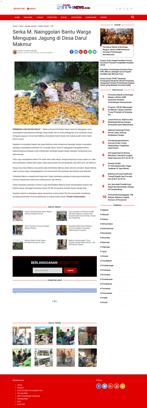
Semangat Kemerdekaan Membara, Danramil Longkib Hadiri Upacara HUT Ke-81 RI (120, 155)
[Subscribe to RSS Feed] (122, 386)
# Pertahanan (106, 284)
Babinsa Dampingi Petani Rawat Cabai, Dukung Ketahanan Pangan (119, 132)
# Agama (104, 210)
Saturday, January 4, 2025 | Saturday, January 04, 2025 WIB (35, 52)
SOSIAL (64, 17)
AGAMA (103, 17)
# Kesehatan (105, 233)
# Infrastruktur (106, 224)
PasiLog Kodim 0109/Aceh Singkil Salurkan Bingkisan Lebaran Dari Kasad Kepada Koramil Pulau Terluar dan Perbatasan (82, 215)
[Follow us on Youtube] (116, 386)
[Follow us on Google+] (110, 386)
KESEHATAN (76, 17)
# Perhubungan (107, 265)
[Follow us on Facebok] (98, 386)
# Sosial (103, 302)
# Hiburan (104, 214)
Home (15, 26)
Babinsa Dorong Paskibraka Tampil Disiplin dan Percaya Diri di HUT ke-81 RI (120, 176)
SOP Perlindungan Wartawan (28, 396)
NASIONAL (28, 17)
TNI (52, 26)
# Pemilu (104, 256)
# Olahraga (105, 247)
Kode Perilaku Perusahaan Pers (30, 390)
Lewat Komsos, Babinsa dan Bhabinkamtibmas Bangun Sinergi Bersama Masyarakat (120, 122)
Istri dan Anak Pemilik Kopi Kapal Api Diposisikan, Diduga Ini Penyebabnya (121, 186)
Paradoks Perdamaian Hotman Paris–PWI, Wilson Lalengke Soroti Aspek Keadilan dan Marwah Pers (116, 71)
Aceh (21, 26)
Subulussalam (30, 26)
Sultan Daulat (43, 26)
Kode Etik (21, 404)
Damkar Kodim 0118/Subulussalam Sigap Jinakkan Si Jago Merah (119, 166)
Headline (20, 9)
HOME (17, 17)
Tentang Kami (22, 399)
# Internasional (106, 228)
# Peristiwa (105, 274)
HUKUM (40, 17)
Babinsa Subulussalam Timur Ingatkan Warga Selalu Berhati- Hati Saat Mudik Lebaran (82, 242)
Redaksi (20, 388)
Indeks (32, 9)
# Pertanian (105, 288)
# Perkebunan (106, 279)
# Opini (103, 251)
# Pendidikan (106, 261)
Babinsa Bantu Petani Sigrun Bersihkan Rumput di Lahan (35, 241)
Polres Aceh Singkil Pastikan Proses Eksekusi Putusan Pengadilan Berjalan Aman (117, 62)
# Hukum (104, 219)
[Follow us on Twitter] (104, 386)
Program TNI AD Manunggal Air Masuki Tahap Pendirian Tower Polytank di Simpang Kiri (120, 111)
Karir (19, 401)
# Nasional (105, 242)
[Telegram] (95, 52)
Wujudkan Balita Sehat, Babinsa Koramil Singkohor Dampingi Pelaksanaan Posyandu (80, 228)
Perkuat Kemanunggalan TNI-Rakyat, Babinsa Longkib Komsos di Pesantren (121, 197)
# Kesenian (105, 237)
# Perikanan (105, 270)
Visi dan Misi (22, 393)
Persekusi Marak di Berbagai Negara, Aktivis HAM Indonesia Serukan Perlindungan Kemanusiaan (116, 51)
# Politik (103, 298)
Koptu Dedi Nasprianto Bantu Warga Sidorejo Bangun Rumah (38, 213)
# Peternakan (106, 293)
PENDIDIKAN (90, 17)
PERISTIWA (52, 17)
